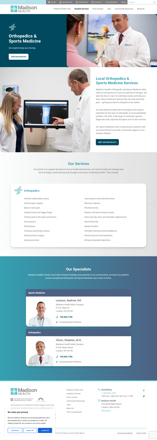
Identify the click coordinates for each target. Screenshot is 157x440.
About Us (140, 9)
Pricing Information (111, 2)
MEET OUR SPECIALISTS (107, 142)
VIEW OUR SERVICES (18, 57)
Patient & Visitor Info (62, 9)
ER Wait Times (83, 2)
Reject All (30, 430)
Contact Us (98, 2)
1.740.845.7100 (108, 393)
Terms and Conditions (125, 433)
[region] (30, 421)
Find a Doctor (97, 9)
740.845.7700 (66, 317)
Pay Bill (53, 2)
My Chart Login (67, 2)
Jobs (109, 9)
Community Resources (124, 9)
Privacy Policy (141, 433)
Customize (15, 430)
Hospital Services (81, 9)
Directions (105, 410)
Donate (123, 2)
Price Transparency (74, 412)
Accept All (45, 430)
